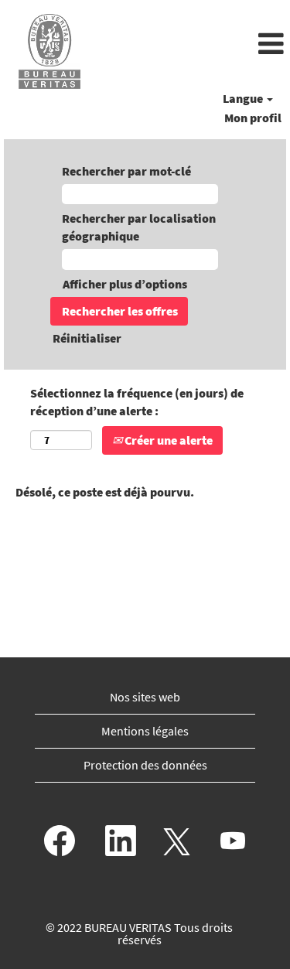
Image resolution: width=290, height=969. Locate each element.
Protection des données (145, 765)
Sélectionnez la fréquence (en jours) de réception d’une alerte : (137, 401)
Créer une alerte (167, 440)
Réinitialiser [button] (87, 338)
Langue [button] (244, 98)
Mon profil (252, 117)
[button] (193, 44)
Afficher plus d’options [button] (125, 284)
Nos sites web (145, 697)
